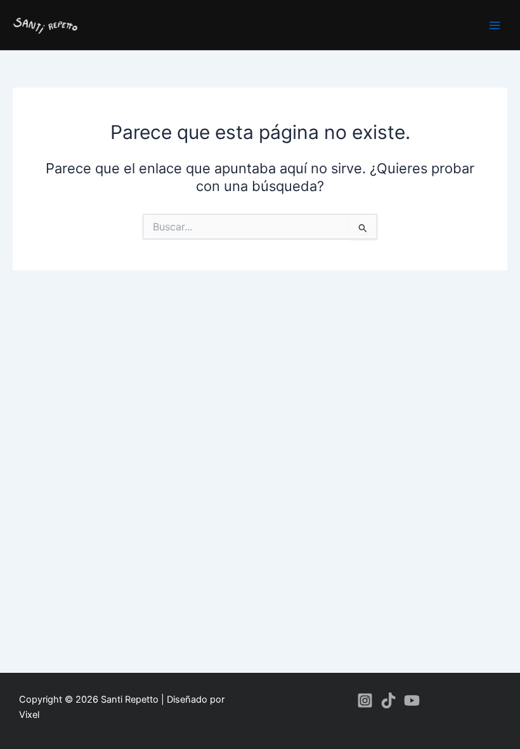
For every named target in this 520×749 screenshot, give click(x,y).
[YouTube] (412, 700)
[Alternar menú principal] (494, 24)
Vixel (29, 714)
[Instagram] (365, 700)
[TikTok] (388, 700)
